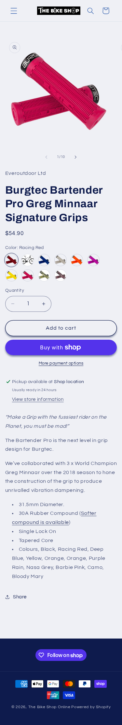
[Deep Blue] (44, 260)
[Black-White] (27, 260)
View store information (38, 399)
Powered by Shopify (91, 707)
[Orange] (77, 260)
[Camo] (44, 275)
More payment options (61, 363)
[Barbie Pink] (27, 275)
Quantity (14, 290)
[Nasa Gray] (60, 260)
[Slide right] (76, 157)
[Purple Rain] (93, 260)
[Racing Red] (11, 260)
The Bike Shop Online (49, 707)
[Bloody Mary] (60, 275)
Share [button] (20, 597)
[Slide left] (46, 157)
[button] (13, 10)
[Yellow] (11, 275)
